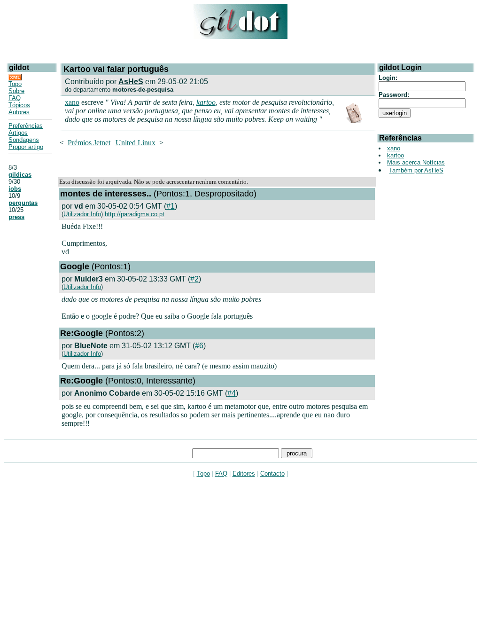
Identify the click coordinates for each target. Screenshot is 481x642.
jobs (14, 188)
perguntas (23, 202)
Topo (15, 83)
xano (72, 102)
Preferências (25, 125)
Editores (244, 473)
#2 (194, 279)
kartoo (206, 102)
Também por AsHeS (416, 170)
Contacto (272, 473)
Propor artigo (25, 146)
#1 (170, 206)
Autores (19, 112)
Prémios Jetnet (89, 143)
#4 (231, 393)
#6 (199, 346)
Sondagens (23, 139)
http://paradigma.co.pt (134, 214)
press (16, 216)
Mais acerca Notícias (416, 162)
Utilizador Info (82, 214)
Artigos (18, 132)
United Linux (135, 143)
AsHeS (130, 82)
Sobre (16, 90)
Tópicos (19, 105)
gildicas (19, 174)
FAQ (14, 98)
